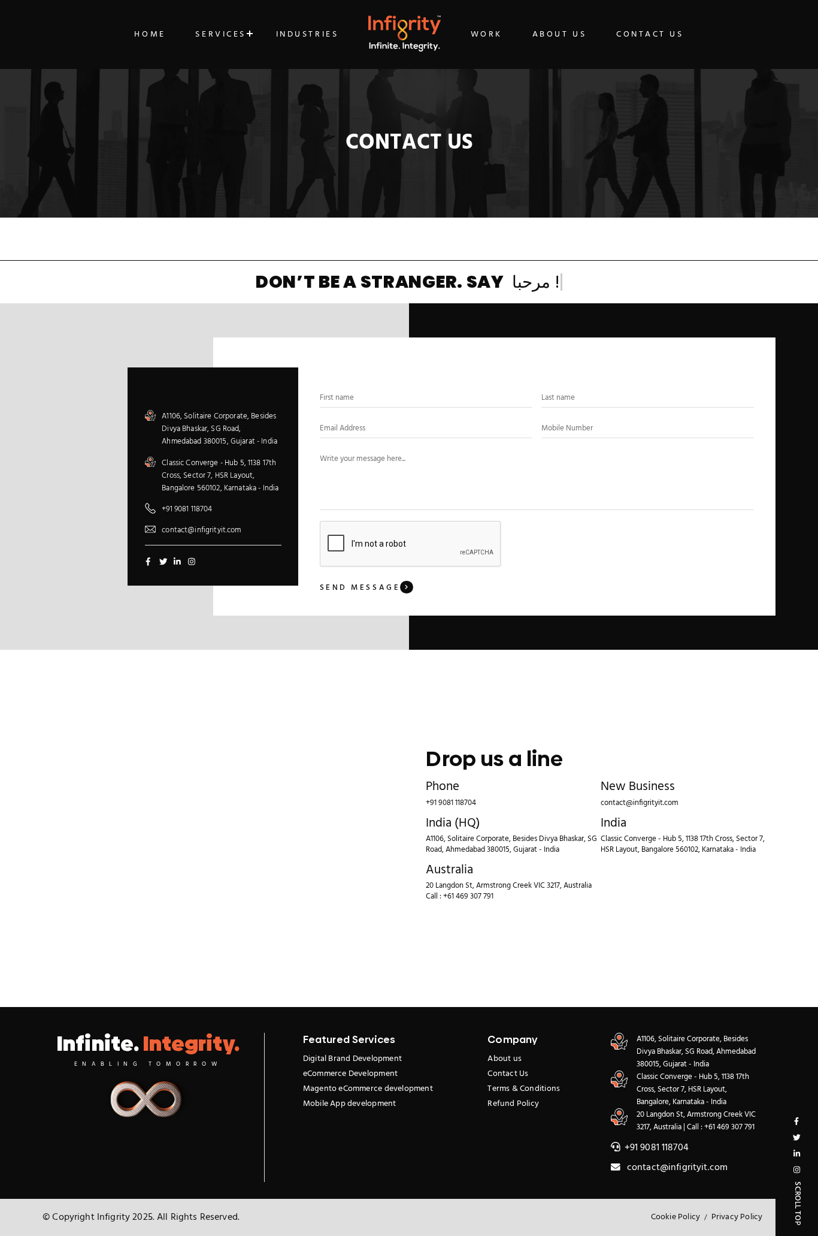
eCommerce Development (350, 1074)
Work (486, 35)
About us (504, 1059)
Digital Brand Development (352, 1059)
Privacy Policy (737, 1217)
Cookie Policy (676, 1217)
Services (220, 35)
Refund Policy (513, 1104)
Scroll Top (798, 1204)
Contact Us (650, 35)
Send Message (360, 587)
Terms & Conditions (523, 1089)
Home (149, 35)
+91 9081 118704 (187, 509)
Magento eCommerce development (368, 1089)
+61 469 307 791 (468, 896)
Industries (307, 35)
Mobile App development (349, 1104)
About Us (559, 35)
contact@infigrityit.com (201, 530)
